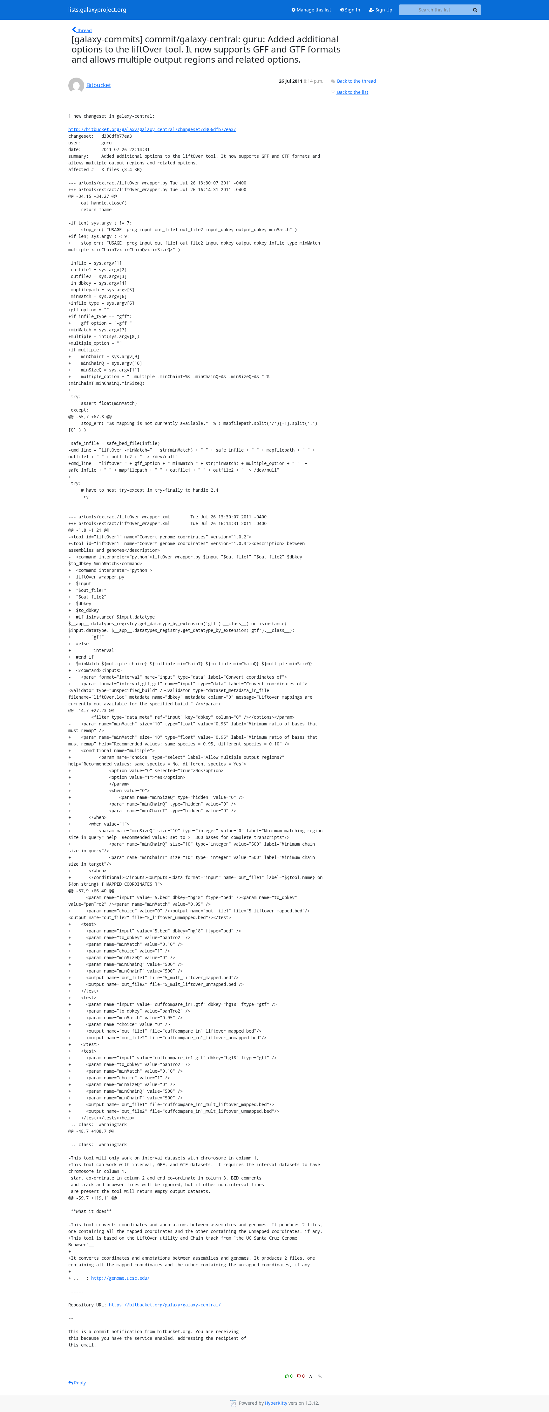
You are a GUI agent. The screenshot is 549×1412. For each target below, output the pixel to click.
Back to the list (352, 92)
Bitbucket (98, 85)
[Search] (475, 9)
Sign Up (383, 10)
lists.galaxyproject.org (97, 10)
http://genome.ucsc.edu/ (120, 1278)
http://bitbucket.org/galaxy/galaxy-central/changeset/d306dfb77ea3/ (152, 129)
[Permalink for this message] (319, 1376)
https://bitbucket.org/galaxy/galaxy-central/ (165, 1305)
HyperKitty (276, 1403)
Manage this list (313, 10)
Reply (79, 1383)
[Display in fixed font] (310, 1377)
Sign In (352, 10)
